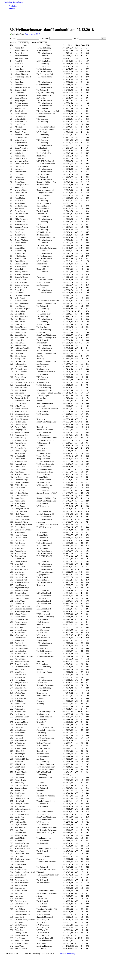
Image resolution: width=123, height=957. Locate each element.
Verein (75, 38)
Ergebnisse (13, 6)
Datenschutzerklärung (66, 953)
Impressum (13, 8)
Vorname (13, 38)
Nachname (44, 38)
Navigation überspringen (13, 2)
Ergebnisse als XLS (32, 34)
